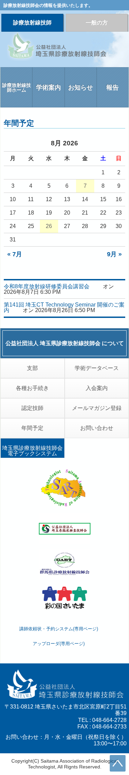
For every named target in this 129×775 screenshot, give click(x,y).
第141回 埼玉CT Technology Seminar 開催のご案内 (64, 307)
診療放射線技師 (32, 22)
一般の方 (97, 22)
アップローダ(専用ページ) (59, 643)
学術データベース (97, 368)
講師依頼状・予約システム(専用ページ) (58, 628)
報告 (112, 87)
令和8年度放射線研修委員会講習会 (46, 286)
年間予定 (32, 428)
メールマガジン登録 (96, 408)
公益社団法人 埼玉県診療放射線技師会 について (65, 343)
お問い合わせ (96, 428)
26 (49, 226)
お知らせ (80, 87)
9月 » (114, 254)
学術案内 (48, 87)
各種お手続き (32, 388)
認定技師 (32, 408)
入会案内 (97, 388)
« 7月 (14, 254)
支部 (32, 368)
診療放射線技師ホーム (16, 87)
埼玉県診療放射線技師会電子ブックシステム (32, 450)
